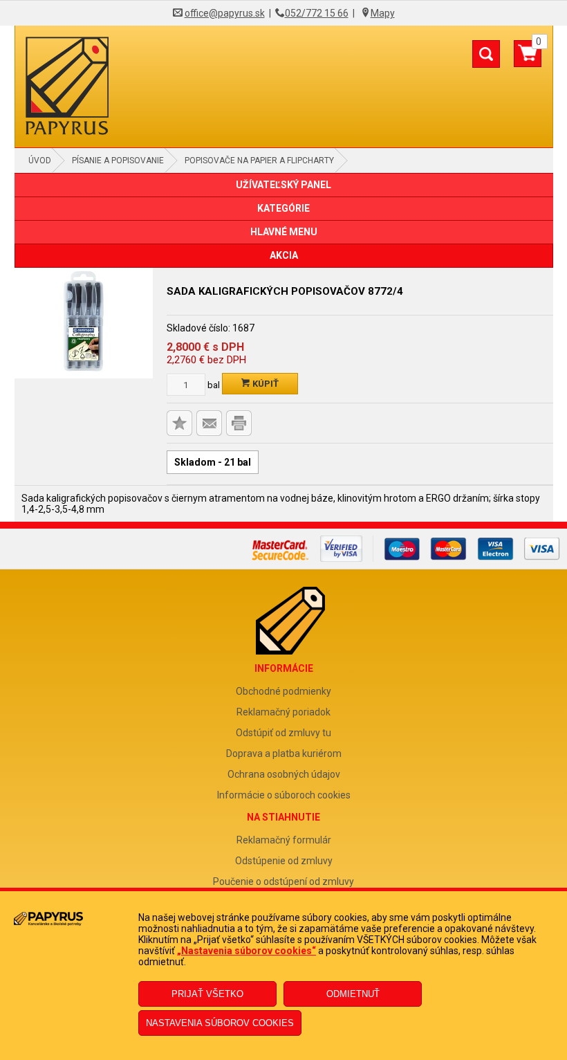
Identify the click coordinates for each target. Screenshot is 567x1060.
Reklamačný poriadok (283, 712)
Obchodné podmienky (283, 691)
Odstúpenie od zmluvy (284, 860)
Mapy (383, 13)
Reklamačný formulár (283, 840)
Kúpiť (264, 383)
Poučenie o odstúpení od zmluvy (283, 881)
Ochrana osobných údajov (283, 774)
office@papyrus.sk (225, 13)
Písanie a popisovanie (118, 160)
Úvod (39, 160)
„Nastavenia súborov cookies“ (246, 950)
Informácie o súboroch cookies (284, 795)
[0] (527, 58)
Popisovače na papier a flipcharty (259, 160)
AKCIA (284, 255)
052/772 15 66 (316, 13)
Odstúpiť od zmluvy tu (283, 732)
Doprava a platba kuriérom (284, 753)
